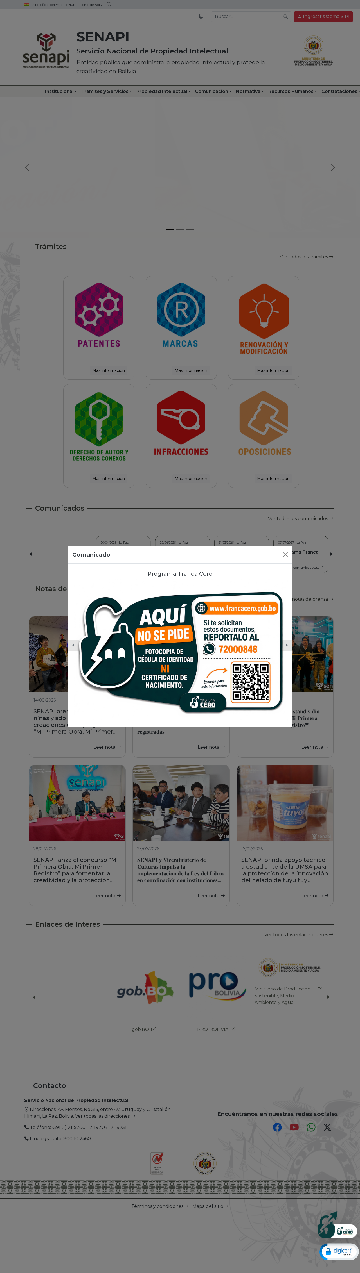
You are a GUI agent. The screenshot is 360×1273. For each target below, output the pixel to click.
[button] (73, 645)
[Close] (285, 554)
